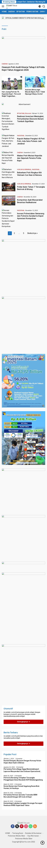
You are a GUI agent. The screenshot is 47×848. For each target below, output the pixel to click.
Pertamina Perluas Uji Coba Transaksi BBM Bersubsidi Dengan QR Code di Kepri (20, 796)
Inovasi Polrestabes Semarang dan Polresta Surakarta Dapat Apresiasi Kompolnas (30, 216)
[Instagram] (26, 826)
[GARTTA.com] (12, 6)
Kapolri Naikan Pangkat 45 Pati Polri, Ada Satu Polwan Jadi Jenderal (31, 141)
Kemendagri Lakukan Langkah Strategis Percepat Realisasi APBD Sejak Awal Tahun (23, 804)
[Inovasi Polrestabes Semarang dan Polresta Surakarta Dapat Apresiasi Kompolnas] (8, 218)
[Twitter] (17, 826)
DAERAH (5, 64)
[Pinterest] (22, 826)
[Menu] (3, 6)
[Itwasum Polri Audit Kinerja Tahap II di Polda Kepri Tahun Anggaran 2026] (23, 49)
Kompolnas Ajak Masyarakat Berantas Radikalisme (30, 201)
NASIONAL (21, 135)
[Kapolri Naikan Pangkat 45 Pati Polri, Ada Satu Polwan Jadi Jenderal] (8, 141)
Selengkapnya (22, 722)
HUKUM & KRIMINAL (24, 169)
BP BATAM (20, 113)
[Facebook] (13, 826)
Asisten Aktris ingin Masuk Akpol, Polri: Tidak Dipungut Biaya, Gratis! (35, 92)
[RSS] (35, 826)
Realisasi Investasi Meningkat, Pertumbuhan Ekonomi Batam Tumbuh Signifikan (30, 118)
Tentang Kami (17, 833)
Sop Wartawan (33, 836)
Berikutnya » (32, 233)
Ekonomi (28, 113)
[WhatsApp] (30, 826)
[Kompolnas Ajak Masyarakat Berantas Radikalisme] (8, 200)
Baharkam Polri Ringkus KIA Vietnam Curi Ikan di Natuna (29, 173)
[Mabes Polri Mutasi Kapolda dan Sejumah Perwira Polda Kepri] (8, 158)
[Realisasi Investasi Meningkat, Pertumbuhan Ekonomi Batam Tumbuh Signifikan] (8, 121)
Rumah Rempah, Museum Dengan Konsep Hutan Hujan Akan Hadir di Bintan (22, 762)
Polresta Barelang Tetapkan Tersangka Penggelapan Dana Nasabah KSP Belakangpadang (23, 779)
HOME (7, 833)
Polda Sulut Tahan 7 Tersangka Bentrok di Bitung (31, 188)
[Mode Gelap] (39, 6)
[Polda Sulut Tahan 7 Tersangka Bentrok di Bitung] (8, 187)
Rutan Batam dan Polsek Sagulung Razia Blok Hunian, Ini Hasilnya (21, 787)
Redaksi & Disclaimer (33, 833)
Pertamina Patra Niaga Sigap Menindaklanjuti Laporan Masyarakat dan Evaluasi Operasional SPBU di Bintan (22, 770)
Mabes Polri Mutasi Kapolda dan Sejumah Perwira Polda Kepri (29, 158)
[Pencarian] (43, 6)
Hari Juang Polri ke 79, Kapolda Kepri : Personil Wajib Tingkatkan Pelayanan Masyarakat (11, 94)
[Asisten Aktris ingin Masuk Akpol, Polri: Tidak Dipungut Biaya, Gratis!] (35, 81)
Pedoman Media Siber (16, 836)
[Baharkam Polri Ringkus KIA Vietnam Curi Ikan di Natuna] (8, 173)
